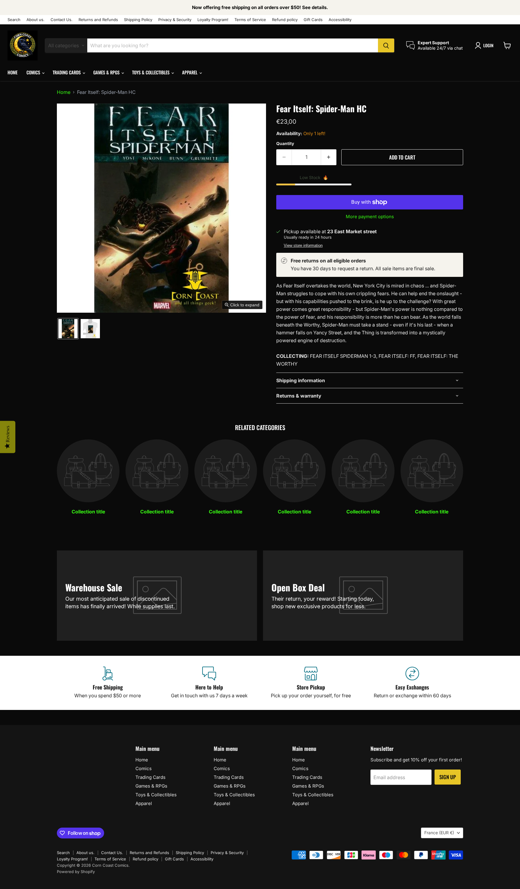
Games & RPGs (107, 72)
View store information (303, 245)
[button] (485, 45)
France (439, 832)
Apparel (190, 72)
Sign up (447, 777)
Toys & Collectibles (151, 72)
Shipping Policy (138, 19)
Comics (33, 72)
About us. (35, 19)
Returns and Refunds (98, 19)
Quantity (285, 143)
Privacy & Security (174, 19)
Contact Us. (62, 19)
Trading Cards (67, 72)
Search (14, 19)
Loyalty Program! (212, 19)
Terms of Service (250, 19)
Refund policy (285, 19)
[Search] (386, 45)
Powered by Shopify (76, 871)
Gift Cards (313, 19)
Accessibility (340, 19)
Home (12, 72)
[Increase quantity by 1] (328, 157)
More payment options (370, 216)
